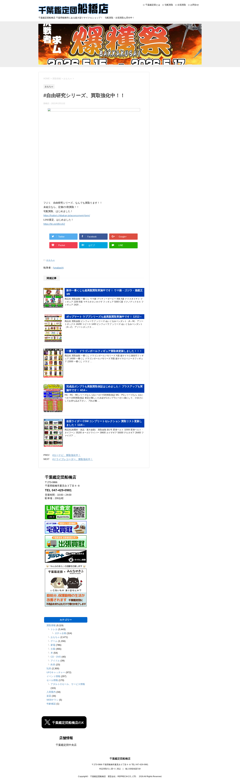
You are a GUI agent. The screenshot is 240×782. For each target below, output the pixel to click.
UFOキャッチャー (56, 672)
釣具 (53, 664)
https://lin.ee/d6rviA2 (54, 224)
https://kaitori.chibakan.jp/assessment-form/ (66, 215)
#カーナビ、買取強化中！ (66, 455)
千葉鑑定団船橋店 (120, 758)
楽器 (49, 696)
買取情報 (51, 625)
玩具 (49, 668)
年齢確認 (51, 703)
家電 (53, 645)
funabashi (58, 267)
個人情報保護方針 (133, 769)
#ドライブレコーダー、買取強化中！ (72, 459)
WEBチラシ (52, 699)
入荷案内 (51, 692)
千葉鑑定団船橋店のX (68, 722)
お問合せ (194, 5)
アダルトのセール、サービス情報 (68, 684)
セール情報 (52, 680)
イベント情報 (53, 676)
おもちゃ (50, 260)
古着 (53, 649)
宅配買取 (169, 5)
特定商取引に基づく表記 (110, 769)
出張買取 (181, 5)
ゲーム (54, 641)
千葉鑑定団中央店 (66, 744)
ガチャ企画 (60, 633)
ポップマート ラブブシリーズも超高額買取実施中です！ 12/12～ (104, 316)
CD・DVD (56, 656)
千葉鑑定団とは (152, 5)
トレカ (54, 629)
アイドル (55, 660)
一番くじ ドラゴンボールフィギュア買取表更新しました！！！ (104, 351)
